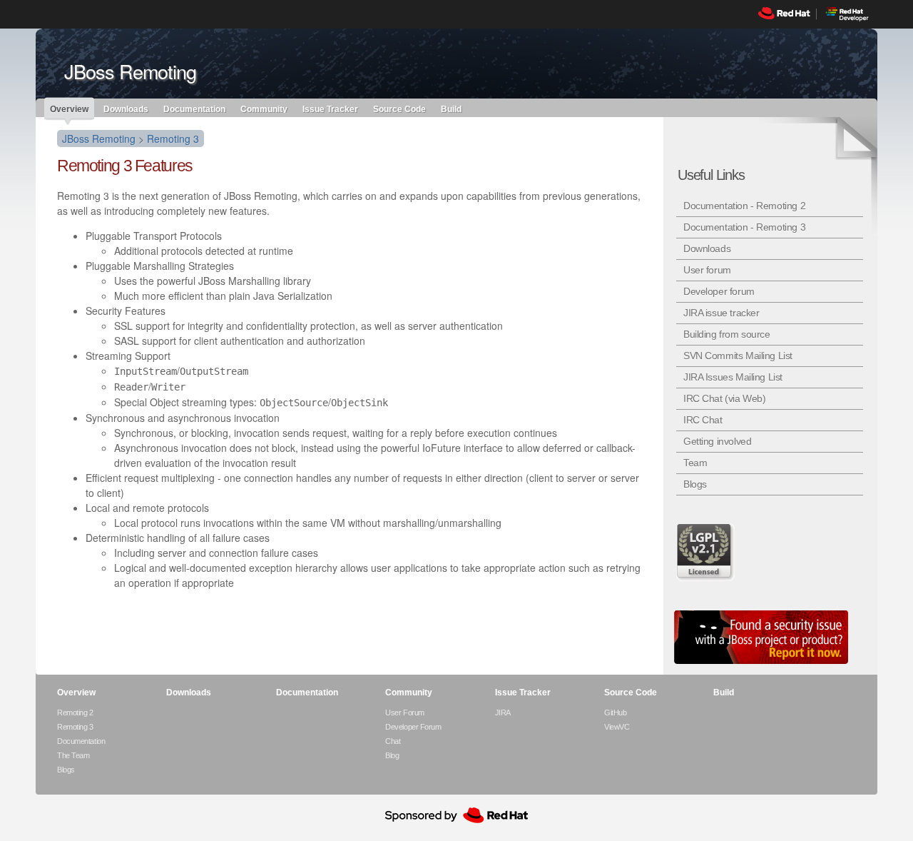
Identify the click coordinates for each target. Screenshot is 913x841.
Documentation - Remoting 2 (744, 205)
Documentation (194, 108)
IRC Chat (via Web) (724, 398)
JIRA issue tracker (721, 312)
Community (263, 108)
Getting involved (717, 441)
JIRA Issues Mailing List (732, 377)
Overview (69, 109)
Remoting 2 (75, 712)
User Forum (404, 712)
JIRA (503, 712)
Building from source (726, 334)
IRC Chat (703, 419)
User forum (707, 270)
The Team (73, 755)
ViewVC (616, 726)
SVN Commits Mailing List (737, 355)
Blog (392, 755)
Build (451, 108)
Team (695, 462)
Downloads (125, 108)
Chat (392, 741)
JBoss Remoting (99, 138)
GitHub (615, 712)
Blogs (695, 484)
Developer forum (719, 291)
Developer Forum (413, 726)
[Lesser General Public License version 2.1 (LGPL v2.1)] (706, 552)
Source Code (399, 108)
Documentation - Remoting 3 (744, 227)
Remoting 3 (173, 138)
